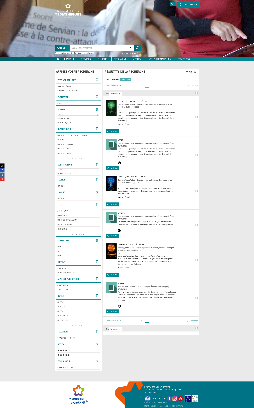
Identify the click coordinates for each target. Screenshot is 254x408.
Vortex (120, 124)
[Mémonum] (195, 398)
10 (188, 85)
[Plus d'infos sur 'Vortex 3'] (111, 287)
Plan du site (149, 402)
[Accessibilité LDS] (188, 398)
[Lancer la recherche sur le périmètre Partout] (138, 48)
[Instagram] (174, 398)
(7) (77, 159)
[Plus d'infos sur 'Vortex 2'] (111, 217)
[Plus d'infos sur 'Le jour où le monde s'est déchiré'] (111, 108)
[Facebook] (169, 398)
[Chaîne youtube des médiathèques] (180, 398)
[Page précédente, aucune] (141, 86)
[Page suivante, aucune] (152, 86)
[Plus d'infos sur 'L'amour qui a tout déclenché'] (111, 251)
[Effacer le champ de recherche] (131, 48)
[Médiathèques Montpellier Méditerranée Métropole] (68, 11)
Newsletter (162, 402)
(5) (77, 234)
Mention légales (151, 405)
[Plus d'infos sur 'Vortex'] (111, 144)
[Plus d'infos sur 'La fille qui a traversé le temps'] (111, 183)
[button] (78, 86)
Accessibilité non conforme (172, 405)
